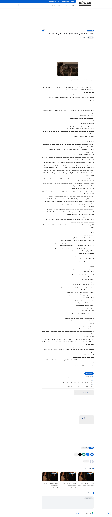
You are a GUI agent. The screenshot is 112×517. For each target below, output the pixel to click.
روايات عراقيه (57, 5)
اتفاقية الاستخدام (52, 1)
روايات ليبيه (50, 5)
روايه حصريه (90, 30)
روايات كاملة (71, 5)
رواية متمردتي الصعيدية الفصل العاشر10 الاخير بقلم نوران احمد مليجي (77, 386)
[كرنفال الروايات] (84, 3)
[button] (87, 454)
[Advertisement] (56, 19)
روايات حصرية (64, 5)
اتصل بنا (72, 1)
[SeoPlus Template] (93, 513)
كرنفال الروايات (78, 513)
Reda (89, 37)
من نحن (59, 1)
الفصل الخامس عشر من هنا (81, 392)
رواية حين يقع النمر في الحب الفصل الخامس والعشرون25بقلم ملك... (51, 485)
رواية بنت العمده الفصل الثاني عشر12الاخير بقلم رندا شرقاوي (78, 378)
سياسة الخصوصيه (65, 1)
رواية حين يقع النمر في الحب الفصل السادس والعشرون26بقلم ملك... (69, 485)
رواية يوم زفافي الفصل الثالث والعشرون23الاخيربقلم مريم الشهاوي (77, 382)
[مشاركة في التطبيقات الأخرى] (76, 454)
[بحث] (19, 5)
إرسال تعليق (88, 498)
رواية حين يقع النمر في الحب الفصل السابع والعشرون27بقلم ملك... (86, 485)
